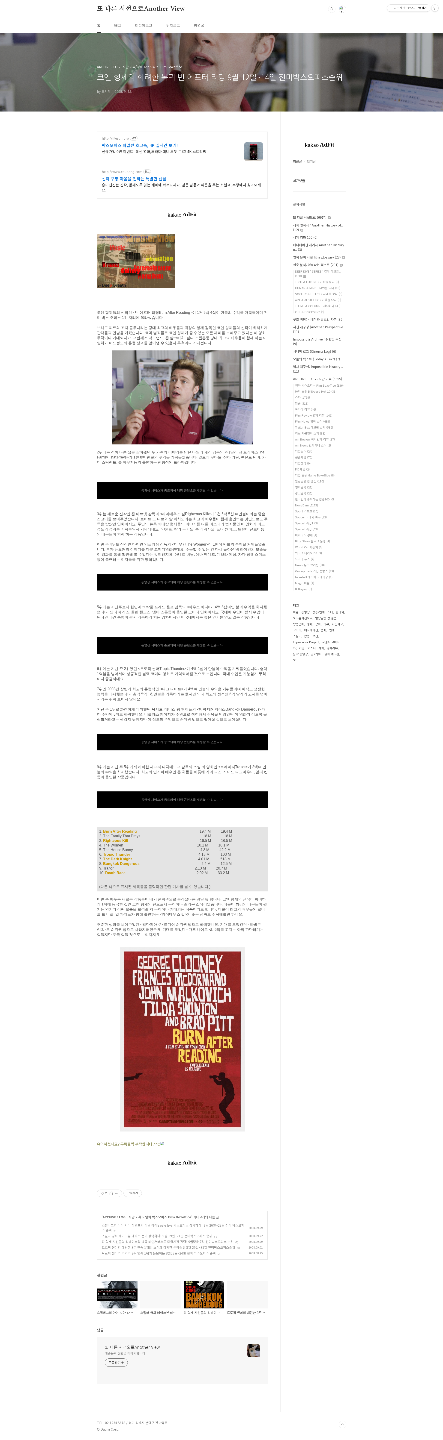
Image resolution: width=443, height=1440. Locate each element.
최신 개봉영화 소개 (310, 433)
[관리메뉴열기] (434, 8)
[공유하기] (111, 1193)
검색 (331, 9)
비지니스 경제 (306, 535)
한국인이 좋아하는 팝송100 (314, 499)
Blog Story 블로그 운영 (312, 541)
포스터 (311, 648)
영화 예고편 (331, 654)
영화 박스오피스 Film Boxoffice (168, 1217)
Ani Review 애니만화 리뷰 (315, 439)
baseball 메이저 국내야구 (313, 577)
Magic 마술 (304, 583)
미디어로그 (143, 25)
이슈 (296, 612)
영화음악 (303, 487)
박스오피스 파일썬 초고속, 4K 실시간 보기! (140, 145)
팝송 (307, 636)
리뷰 (326, 624)
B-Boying (303, 589)
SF (294, 660)
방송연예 (298, 624)
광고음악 (303, 493)
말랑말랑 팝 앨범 (309, 481)
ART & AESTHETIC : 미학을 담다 (318, 300)
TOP (342, 1424)
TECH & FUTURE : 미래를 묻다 (317, 282)
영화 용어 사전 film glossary (317, 257)
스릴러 (297, 636)
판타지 (340, 612)
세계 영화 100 (305, 237)
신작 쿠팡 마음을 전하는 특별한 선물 (134, 178)
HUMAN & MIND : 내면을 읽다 (317, 288)
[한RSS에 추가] (162, 1144)
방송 (301, 403)
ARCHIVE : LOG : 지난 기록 (122, 1217)
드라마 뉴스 (304, 559)
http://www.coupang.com (122, 172)
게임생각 (303, 463)
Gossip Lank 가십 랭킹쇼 (314, 571)
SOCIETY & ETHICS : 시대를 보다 (318, 294)
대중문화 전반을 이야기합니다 (125, 1353)
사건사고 (337, 624)
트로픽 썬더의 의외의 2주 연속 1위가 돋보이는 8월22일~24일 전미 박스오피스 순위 (159, 1253)
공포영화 (316, 654)
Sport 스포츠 (306, 511)
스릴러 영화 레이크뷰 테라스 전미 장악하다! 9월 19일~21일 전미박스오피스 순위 (157, 1236)
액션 (315, 636)
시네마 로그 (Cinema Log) (314, 351)
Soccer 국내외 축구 (311, 517)
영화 (309, 624)
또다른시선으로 (302, 618)
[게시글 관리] (117, 1193)
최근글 (297, 161)
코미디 (297, 630)
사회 (321, 648)
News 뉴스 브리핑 (310, 565)
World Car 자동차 (308, 547)
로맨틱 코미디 (331, 642)
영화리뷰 (332, 648)
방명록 (199, 25)
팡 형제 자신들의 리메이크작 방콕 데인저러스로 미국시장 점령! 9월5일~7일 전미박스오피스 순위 (167, 1241)
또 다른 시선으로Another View (141, 9)
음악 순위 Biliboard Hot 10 (315, 391)
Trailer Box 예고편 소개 (314, 427)
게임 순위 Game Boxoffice (315, 475)
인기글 (311, 161)
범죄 (323, 630)
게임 (302, 648)
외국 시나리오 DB (308, 553)
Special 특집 (306, 529)
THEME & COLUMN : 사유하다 (317, 306)
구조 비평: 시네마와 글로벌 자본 (318, 319)
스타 (302, 397)
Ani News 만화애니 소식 (313, 445)
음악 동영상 (300, 654)
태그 (117, 25)
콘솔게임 (303, 457)
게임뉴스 (303, 451)
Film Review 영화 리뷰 (313, 415)
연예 (332, 630)
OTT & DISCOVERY (309, 312)
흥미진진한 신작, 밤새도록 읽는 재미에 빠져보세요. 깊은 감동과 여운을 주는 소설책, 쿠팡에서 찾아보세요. (181, 187)
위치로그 (173, 25)
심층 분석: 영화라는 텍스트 (315, 264)
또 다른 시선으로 (309, 217)
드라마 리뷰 (305, 409)
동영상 (305, 612)
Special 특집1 (306, 523)
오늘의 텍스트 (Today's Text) (316, 359)
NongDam (306, 505)
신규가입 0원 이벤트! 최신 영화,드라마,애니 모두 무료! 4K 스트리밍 (154, 151)
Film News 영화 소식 (312, 421)
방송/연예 (318, 612)
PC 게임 (302, 469)
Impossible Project (306, 642)
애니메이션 (311, 630)
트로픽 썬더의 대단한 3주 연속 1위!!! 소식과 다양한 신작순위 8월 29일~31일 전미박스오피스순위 (168, 1247)
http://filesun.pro (115, 138)
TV (294, 648)
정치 (318, 624)
